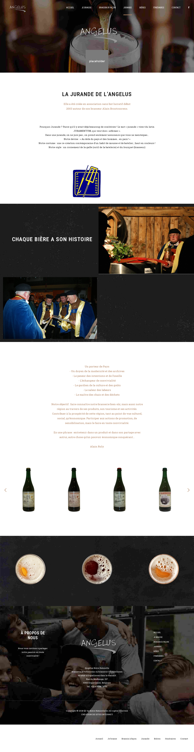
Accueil (70, 7)
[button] (5, 490)
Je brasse (87, 7)
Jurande (127, 7)
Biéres (142, 7)
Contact (176, 7)
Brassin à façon (107, 7)
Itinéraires (158, 7)
